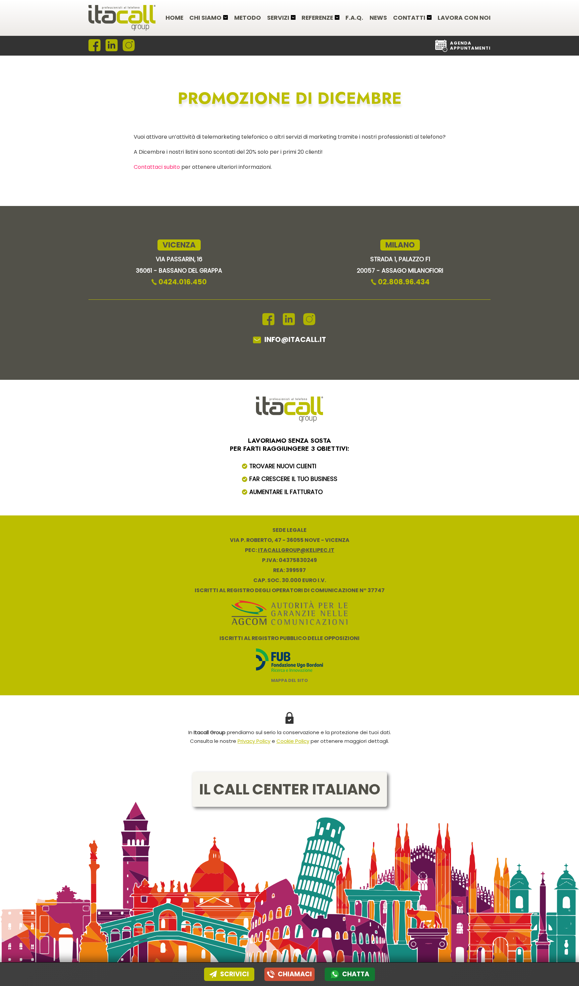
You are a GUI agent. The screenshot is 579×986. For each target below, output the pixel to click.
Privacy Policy (254, 741)
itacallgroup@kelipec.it (296, 550)
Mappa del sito (289, 680)
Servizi (278, 18)
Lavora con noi (464, 18)
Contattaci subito (157, 167)
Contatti (409, 18)
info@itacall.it (295, 339)
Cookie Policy (292, 741)
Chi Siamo (205, 18)
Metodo (247, 18)
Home (174, 18)
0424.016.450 (182, 282)
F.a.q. (354, 18)
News (378, 18)
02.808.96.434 (404, 282)
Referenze (317, 18)
